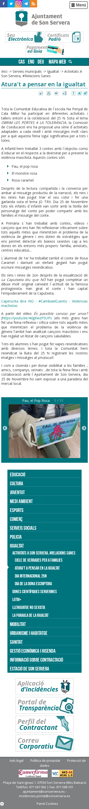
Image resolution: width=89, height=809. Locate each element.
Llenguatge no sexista (28, 607)
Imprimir (49, 93)
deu (41, 62)
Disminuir (79, 93)
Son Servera (44, 18)
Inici (4, 71)
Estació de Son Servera (29, 668)
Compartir (65, 93)
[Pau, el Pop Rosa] (44, 456)
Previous (4, 428)
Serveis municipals (27, 71)
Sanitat (16, 642)
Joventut (17, 492)
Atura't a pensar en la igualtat (37, 568)
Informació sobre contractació (36, 660)
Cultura (16, 483)
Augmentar (85, 93)
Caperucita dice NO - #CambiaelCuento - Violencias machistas (44, 303)
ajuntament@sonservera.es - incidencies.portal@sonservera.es (44, 793)
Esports (16, 510)
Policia (16, 537)
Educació (17, 474)
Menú (81, 5)
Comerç (16, 519)
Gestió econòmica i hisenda (33, 651)
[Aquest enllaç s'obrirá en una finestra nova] (3, 3)
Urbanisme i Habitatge (28, 633)
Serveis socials (23, 528)
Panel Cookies (47, 803)
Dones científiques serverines (34, 591)
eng (31, 62)
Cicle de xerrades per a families (39, 560)
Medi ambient (21, 501)
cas (22, 62)
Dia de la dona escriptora (33, 583)
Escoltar (57, 93)
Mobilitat (18, 624)
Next (84, 428)
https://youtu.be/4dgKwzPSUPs (27, 318)
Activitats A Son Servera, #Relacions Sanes (41, 73)
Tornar (41, 93)
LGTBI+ (16, 599)
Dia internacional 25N (31, 576)
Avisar (73, 93)
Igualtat (53, 71)
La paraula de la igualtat (30, 615)
